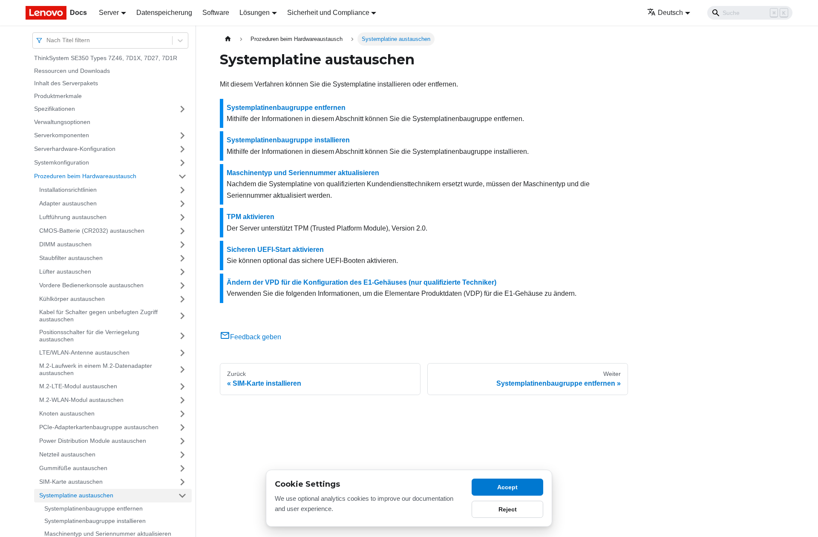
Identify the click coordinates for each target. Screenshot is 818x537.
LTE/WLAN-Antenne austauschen (84, 352)
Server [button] (109, 12)
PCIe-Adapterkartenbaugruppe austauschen (98, 427)
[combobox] (47, 40)
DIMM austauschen (65, 244)
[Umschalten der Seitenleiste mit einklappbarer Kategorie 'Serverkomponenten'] (182, 135)
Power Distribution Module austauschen (92, 440)
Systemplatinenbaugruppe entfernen (93, 508)
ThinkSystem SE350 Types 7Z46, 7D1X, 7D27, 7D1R (105, 58)
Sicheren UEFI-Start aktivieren (275, 249)
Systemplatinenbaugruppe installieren (95, 520)
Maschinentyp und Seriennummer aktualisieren (303, 172)
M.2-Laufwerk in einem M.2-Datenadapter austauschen (95, 369)
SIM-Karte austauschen (71, 481)
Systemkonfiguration (61, 162)
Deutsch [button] (670, 12)
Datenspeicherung (164, 12)
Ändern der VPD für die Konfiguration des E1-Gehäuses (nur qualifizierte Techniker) (361, 282)
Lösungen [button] (254, 12)
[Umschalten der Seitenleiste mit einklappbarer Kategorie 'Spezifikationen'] (182, 109)
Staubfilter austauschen (71, 257)
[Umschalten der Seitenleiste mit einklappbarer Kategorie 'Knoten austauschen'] (182, 414)
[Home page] (228, 39)
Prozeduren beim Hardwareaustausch (85, 176)
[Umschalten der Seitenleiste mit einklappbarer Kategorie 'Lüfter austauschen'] (182, 272)
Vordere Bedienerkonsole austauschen (91, 285)
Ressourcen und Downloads (72, 70)
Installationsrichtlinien (68, 189)
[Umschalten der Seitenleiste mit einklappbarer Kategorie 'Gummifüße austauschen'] (182, 468)
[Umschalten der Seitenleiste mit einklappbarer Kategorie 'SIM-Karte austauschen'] (182, 482)
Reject (507, 509)
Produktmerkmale (58, 95)
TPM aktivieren (250, 216)
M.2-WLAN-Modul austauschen (81, 399)
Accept (507, 487)
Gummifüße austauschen (73, 468)
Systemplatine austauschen (76, 495)
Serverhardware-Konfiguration (74, 148)
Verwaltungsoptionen (62, 121)
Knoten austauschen (67, 413)
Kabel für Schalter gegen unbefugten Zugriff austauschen (98, 316)
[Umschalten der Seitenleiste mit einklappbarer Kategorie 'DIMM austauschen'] (182, 244)
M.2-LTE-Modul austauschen (78, 386)
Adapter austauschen (68, 203)
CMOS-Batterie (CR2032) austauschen (91, 230)
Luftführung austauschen (73, 217)
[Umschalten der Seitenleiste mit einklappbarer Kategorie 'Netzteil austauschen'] (182, 455)
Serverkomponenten (61, 135)
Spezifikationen (54, 108)
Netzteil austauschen (67, 454)
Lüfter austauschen (65, 271)
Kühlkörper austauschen (72, 298)
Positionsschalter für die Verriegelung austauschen (89, 336)
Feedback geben (255, 337)
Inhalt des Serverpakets (66, 83)
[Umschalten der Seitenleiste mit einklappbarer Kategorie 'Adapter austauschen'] (182, 204)
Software (215, 12)
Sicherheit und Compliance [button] (328, 12)
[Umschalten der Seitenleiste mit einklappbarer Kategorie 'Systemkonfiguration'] (182, 163)
